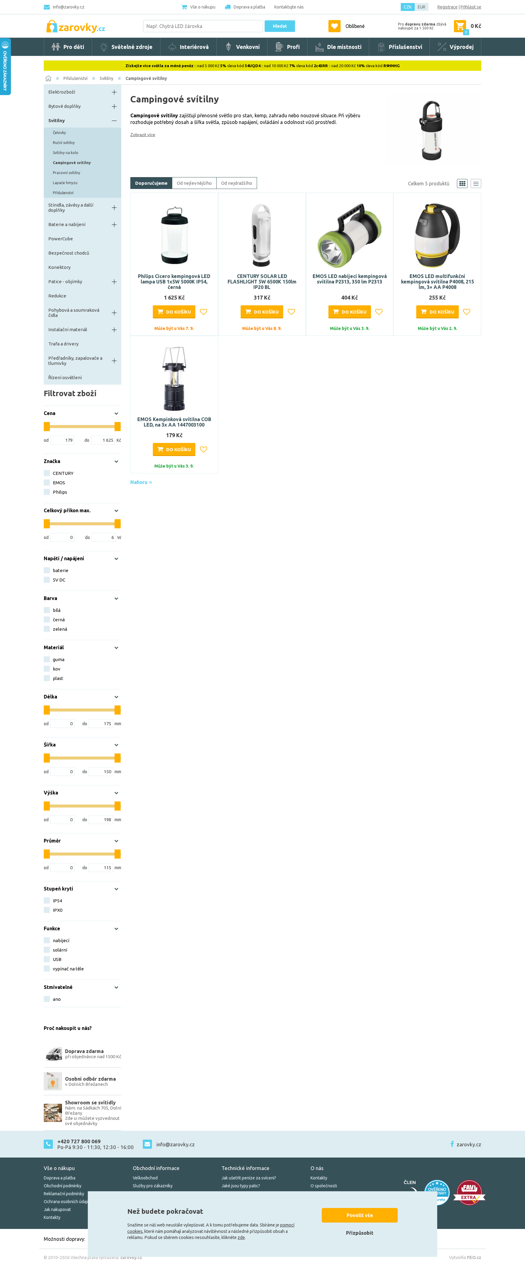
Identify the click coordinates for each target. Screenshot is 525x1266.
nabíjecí (61, 940)
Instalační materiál (67, 329)
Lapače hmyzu (65, 183)
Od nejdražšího (236, 183)
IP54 (57, 900)
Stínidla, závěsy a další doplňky (70, 207)
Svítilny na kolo (65, 153)
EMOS (59, 482)
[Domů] (48, 78)
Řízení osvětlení (65, 377)
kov (56, 668)
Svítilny (106, 78)
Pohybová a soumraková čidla (73, 312)
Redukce (57, 295)
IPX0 (57, 910)
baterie (60, 570)
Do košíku (178, 311)
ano (57, 999)
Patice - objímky (65, 281)
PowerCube (60, 238)
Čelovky (59, 133)
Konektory (59, 267)
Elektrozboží (61, 91)
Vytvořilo (465, 1257)
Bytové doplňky (64, 106)
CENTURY (63, 473)
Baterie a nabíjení (66, 224)
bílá (56, 610)
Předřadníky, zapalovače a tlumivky (75, 360)
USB (57, 959)
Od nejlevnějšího (194, 183)
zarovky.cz (469, 1144)
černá (59, 619)
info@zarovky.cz (68, 7)
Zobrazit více (142, 134)
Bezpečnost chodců (68, 253)
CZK (408, 7)
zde (241, 1237)
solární (60, 949)
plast (58, 678)
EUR (421, 7)
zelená (60, 629)
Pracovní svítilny (66, 173)
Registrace (447, 7)
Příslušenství (75, 78)
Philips (60, 492)
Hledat (280, 26)
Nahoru (139, 482)
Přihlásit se (471, 7)
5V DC (59, 579)
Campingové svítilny (146, 78)
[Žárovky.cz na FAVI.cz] (469, 1193)
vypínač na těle (68, 968)
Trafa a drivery (63, 343)
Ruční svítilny (64, 143)
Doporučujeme (151, 183)
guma (58, 659)
